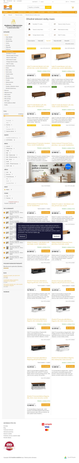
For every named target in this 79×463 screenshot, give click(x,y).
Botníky (7, 76)
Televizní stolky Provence (12, 55)
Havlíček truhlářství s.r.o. (13, 138)
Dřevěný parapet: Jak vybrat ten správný (12, 276)
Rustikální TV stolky (11, 53)
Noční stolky (9, 72)
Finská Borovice (11, 176)
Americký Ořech (11, 183)
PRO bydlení (7, 94)
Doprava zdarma (11, 131)
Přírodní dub (10, 148)
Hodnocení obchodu (8, 430)
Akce (8, 122)
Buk (8, 179)
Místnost (6, 90)
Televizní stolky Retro (11, 57)
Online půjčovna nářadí (9, 103)
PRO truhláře (7, 96)
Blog (42, 1)
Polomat (9, 198)
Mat (8, 196)
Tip (8, 127)
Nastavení (22, 236)
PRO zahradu (7, 98)
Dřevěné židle (9, 41)
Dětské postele (9, 82)
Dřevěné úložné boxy (11, 88)
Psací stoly (8, 84)
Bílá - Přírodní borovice (12, 157)
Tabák (8, 150)
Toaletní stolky (9, 74)
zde (39, 232)
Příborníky (8, 47)
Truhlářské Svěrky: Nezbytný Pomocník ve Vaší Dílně (11, 280)
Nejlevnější (40, 40)
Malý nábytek (9, 37)
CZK (67, 1)
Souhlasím (57, 236)
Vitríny (7, 43)
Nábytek (6, 35)
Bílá (8, 153)
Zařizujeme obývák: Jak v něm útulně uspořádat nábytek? (13, 285)
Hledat (48, 7)
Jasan (8, 181)
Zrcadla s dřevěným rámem (12, 86)
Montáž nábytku (7, 437)
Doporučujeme (31, 40)
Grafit (8, 161)
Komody (8, 45)
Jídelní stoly (8, 39)
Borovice (9, 174)
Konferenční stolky (10, 66)
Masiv (9, 189)
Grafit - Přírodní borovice (13, 163)
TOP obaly (6, 100)
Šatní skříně (8, 70)
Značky (6, 105)
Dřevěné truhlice (10, 78)
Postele (7, 80)
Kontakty (35, 1)
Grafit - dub (10, 166)
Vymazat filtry (12, 202)
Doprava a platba (8, 433)
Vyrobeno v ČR (10, 129)
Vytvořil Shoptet (71, 457)
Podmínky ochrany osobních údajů (12, 435)
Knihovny (8, 49)
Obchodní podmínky (8, 432)
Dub (8, 172)
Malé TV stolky (10, 64)
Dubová (9, 146)
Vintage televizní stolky (11, 61)
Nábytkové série (8, 92)
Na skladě (9, 120)
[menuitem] (5, 12)
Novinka (9, 125)
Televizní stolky (9, 51)
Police (7, 68)
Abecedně (66, 40)
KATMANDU (10, 140)
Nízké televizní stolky (11, 59)
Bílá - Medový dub (11, 155)
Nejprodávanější (57, 40)
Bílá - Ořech (10, 159)
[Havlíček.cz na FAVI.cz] (9, 446)
